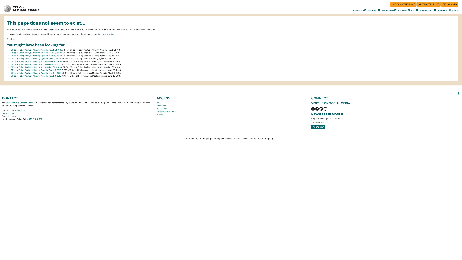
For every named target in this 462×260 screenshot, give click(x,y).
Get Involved (450, 4)
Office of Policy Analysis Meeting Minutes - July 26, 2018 (36, 67)
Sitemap (160, 114)
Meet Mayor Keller (428, 4)
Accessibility (162, 108)
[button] (442, 10)
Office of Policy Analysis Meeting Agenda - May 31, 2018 (36, 53)
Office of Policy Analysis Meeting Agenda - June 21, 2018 (36, 50)
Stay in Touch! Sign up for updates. (327, 118)
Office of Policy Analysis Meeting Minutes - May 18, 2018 (36, 61)
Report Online (8, 113)
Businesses (358, 10)
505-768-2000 (18, 110)
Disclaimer (161, 105)
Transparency (426, 10)
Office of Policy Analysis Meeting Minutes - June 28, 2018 (36, 64)
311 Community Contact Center (19, 103)
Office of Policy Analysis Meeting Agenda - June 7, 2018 (35, 58)
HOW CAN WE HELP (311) (403, 4)
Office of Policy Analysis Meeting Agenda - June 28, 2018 (36, 76)
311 (7, 110)
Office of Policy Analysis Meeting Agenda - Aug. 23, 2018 (36, 70)
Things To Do (387, 10)
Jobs (413, 10)
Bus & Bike (402, 10)
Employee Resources (166, 111)
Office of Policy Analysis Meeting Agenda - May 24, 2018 (36, 73)
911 (16, 116)
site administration (105, 34)
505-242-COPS (35, 119)
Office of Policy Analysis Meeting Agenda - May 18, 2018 (36, 56)
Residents (372, 10)
